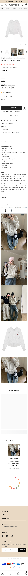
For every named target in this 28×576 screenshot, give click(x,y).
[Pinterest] (7, 120)
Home (2, 8)
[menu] (2, 5)
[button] (22, 44)
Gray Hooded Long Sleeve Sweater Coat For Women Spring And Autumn (14, 462)
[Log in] (22, 5)
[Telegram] (13, 120)
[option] (14, 28)
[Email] (16, 120)
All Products (13, 8)
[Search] (6, 5)
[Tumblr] (10, 120)
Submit (22, 550)
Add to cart (11, 107)
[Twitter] (4, 120)
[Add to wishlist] (24, 108)
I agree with (6, 111)
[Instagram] (7, 536)
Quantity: (3, 99)
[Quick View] (19, 448)
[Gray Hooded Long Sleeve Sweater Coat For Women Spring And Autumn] (14, 450)
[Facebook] (1, 120)
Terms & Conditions (14, 111)
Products (7, 8)
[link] (14, 431)
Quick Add (14, 458)
